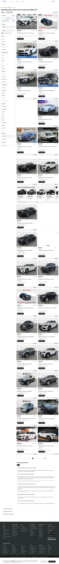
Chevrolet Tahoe (41, 551)
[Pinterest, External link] (55, 539)
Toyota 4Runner (5, 552)
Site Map (31, 535)
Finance (22, 1)
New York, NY (40, 535)
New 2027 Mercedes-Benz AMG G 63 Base (31, 198)
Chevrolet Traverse (41, 549)
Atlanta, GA (40, 532)
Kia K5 (49, 551)
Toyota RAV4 (5, 546)
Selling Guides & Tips (24, 531)
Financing (4, 538)
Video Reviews (14, 535)
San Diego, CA (41, 537)
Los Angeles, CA (41, 529)
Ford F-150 (22, 549)
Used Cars (4, 526)
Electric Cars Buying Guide (7, 536)
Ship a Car (31, 529)
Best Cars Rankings (15, 531)
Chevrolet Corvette (42, 546)
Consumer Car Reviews (15, 526)
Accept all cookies (52, 561)
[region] (29, 560)
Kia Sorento (49, 548)
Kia (48, 545)
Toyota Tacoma (5, 549)
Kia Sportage (50, 546)
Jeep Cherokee (32, 552)
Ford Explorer (23, 552)
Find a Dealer (5, 532)
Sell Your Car (23, 526)
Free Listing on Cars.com (24, 529)
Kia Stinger (49, 549)
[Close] (58, 558)
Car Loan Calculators (33, 526)
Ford (21, 545)
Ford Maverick (23, 546)
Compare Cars (14, 529)
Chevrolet (40, 545)
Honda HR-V (14, 552)
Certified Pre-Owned (6, 529)
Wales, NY (9, 7)
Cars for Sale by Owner (6, 531)
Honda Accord (14, 549)
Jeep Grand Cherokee (33, 548)
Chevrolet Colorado (42, 552)
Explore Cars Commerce (51, 526)
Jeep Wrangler (32, 546)
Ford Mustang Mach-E (24, 551)
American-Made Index (15, 534)
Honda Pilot (13, 551)
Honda (13, 545)
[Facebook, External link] (50, 539)
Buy (10, 1)
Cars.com (36, 560)
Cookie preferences (44, 561)
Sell (13, 1)
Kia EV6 (49, 552)
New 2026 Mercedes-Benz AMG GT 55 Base (21, 198)
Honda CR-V (14, 546)
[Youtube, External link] (51, 539)
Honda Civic (13, 548)
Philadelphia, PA (41, 534)
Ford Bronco (23, 548)
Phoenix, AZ (40, 531)
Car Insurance (32, 532)
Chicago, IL (40, 526)
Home (1, 7)
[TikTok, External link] (48, 539)
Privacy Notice (13, 560)
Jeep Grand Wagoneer (33, 551)
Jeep (30, 545)
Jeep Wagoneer (32, 549)
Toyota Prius (5, 548)
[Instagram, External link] (53, 539)
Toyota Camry (5, 551)
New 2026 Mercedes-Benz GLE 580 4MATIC (50, 198)
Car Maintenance (32, 534)
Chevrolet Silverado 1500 (42, 548)
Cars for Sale (5, 7)
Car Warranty (32, 531)
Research (17, 1)
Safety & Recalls (14, 532)
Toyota (4, 545)
